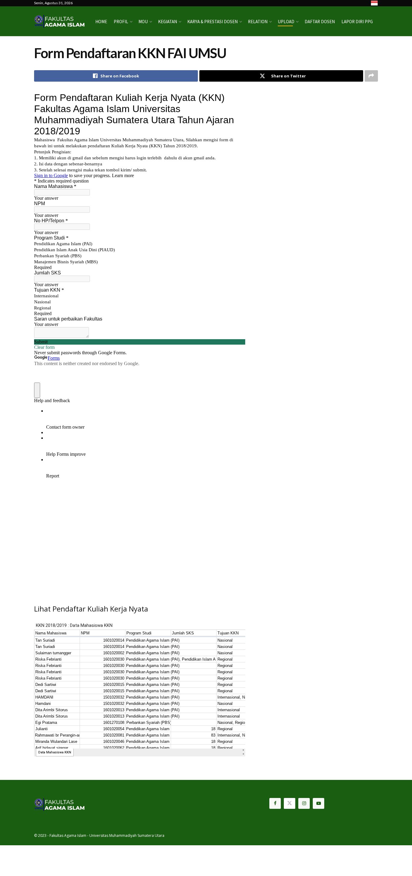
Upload (286, 21)
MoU (143, 21)
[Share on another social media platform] (371, 76)
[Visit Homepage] (60, 21)
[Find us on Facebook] (275, 803)
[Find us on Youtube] (318, 803)
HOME (101, 21)
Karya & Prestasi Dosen (212, 21)
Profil (121, 21)
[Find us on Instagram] (304, 803)
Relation (258, 21)
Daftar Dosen (320, 21)
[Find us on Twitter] (289, 803)
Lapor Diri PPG (357, 21)
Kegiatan (167, 21)
